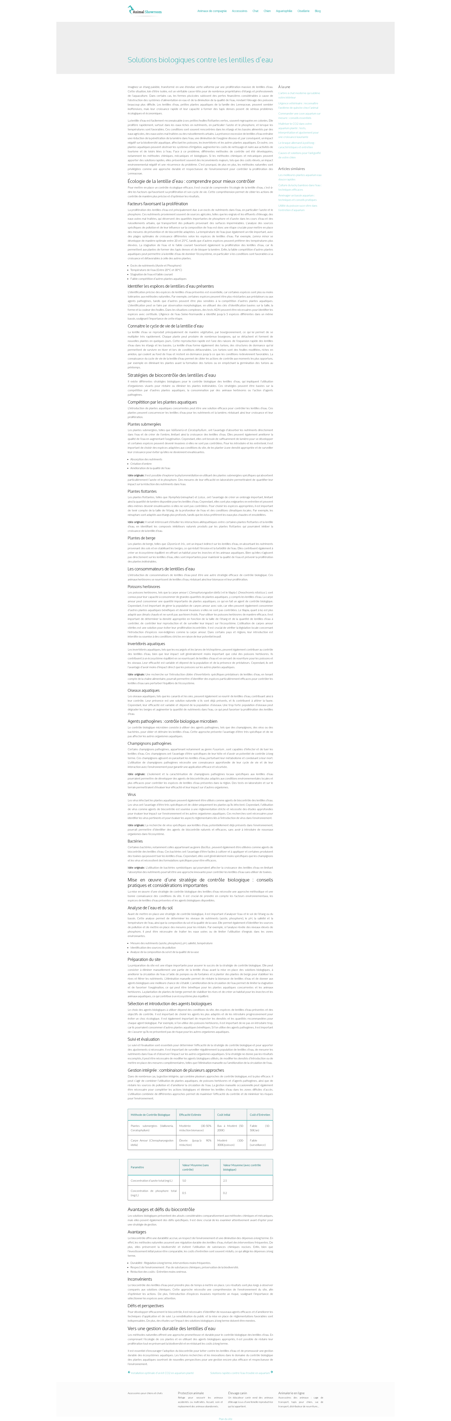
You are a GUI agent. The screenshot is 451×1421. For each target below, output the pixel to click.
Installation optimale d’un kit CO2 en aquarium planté (162, 1372)
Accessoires (239, 11)
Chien (267, 11)
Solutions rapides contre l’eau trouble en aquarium (240, 1372)
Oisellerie (304, 11)
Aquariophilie (284, 11)
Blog (318, 11)
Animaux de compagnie (212, 11)
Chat (255, 11)
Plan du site (225, 1418)
